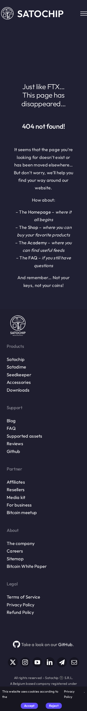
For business (19, 505)
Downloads (18, 390)
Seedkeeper (19, 374)
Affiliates (16, 482)
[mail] (74, 662)
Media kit (16, 497)
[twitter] (13, 662)
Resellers (16, 489)
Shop (33, 227)
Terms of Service (23, 597)
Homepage (39, 212)
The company (21, 543)
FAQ (32, 257)
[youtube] (37, 662)
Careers (15, 551)
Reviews (15, 443)
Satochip (16, 359)
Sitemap (15, 558)
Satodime (16, 367)
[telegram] (62, 662)
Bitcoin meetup (22, 512)
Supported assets (24, 436)
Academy (37, 242)
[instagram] (25, 662)
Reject (53, 706)
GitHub (65, 644)
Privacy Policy (20, 604)
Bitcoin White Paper (27, 566)
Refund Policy (20, 612)
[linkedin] (50, 662)
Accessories (19, 382)
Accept (29, 706)
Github (13, 451)
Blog (11, 420)
